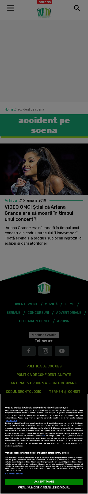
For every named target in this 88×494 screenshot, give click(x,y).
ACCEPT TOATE (44, 481)
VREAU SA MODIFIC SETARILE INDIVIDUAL (44, 487)
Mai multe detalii (11, 420)
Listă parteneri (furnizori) (14, 474)
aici (43, 436)
